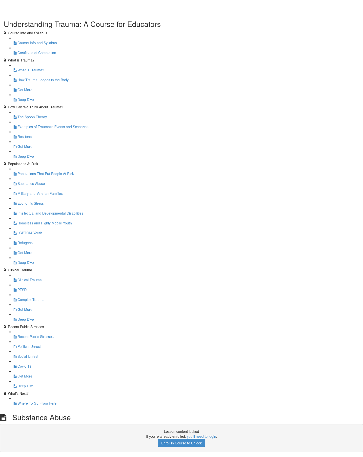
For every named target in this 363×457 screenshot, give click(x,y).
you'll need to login (201, 436)
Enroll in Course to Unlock (181, 442)
